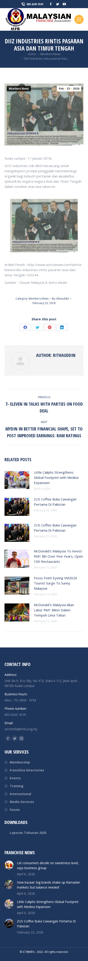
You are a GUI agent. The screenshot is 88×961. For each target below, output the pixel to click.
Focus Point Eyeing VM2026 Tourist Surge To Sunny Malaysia (55, 583)
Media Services (22, 802)
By (60, 298)
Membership (20, 762)
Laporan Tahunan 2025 (28, 833)
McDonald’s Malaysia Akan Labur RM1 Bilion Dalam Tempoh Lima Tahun (54, 610)
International (20, 794)
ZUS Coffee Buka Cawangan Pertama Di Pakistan (55, 502)
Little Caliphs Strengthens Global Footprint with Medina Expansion (56, 477)
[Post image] (17, 480)
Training (16, 786)
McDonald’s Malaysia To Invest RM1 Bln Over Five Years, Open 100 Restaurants (58, 556)
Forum (15, 809)
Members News (19, 88)
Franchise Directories (27, 770)
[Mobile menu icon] (78, 19)
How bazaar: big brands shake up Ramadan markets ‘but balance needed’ (48, 884)
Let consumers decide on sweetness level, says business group (48, 865)
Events (15, 778)
